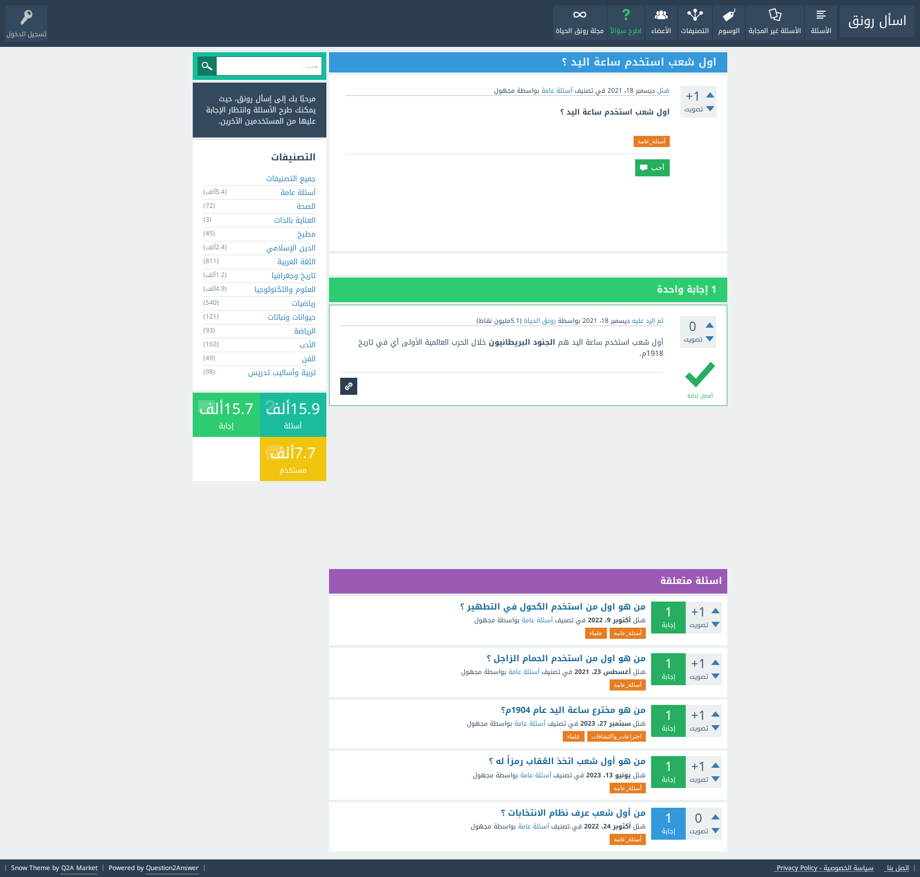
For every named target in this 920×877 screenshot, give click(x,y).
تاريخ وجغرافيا (294, 276)
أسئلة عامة (556, 90)
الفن (309, 359)
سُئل (663, 90)
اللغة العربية (296, 262)
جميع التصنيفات (291, 179)
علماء (596, 633)
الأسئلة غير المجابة (775, 31)
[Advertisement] (528, 213)
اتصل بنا (898, 868)
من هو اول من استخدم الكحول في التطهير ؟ (553, 607)
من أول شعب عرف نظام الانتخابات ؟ (573, 813)
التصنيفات (695, 31)
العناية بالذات (295, 220)
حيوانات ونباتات (292, 317)
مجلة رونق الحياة (580, 31)
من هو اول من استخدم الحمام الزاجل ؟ (566, 659)
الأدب (307, 345)
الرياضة (305, 331)
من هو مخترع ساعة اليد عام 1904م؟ (573, 710)
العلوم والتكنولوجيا (285, 289)
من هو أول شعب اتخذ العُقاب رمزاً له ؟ (567, 761)
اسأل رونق (877, 21)
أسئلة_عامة (652, 141)
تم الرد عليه (647, 321)
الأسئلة (821, 31)
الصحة (306, 206)
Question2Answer (172, 868)
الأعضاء (661, 31)
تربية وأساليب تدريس (282, 373)
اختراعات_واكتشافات (617, 736)
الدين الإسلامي (291, 248)
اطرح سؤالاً (626, 31)
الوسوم (729, 31)
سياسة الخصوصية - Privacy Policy (825, 868)
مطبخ (307, 234)
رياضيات (304, 303)
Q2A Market (79, 868)
